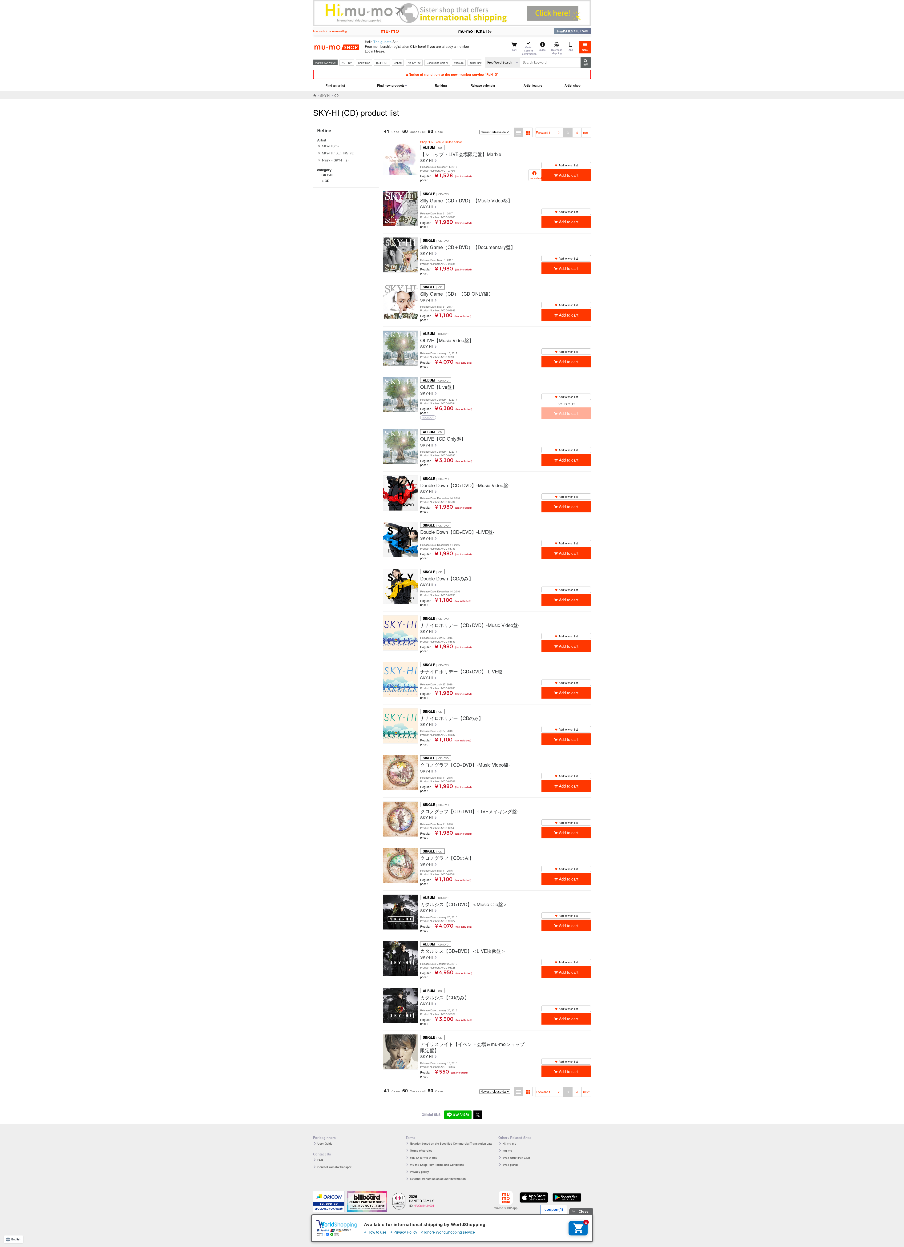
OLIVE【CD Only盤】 (443, 439)
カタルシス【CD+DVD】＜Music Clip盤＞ (464, 904)
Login (369, 51)
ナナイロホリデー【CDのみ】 (451, 718)
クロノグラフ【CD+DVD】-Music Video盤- (465, 765)
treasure (459, 62)
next (586, 132)
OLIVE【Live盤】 (438, 387)
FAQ (320, 1160)
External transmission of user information (438, 1179)
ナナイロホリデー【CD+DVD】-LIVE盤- (462, 671)
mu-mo (507, 1150)
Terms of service (421, 1150)
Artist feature (533, 85)
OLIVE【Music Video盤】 (447, 340)
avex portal (510, 1165)
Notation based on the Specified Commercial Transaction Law (451, 1143)
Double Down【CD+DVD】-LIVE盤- (457, 532)
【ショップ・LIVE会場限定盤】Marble (460, 154)
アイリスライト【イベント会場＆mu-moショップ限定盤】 (472, 1047)
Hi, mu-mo (509, 1143)
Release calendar (483, 85)
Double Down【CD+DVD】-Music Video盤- (465, 485)
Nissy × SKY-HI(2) (335, 160)
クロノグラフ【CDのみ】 (447, 858)
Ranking (441, 85)
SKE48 (398, 62)
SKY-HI (325, 95)
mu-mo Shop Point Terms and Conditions (437, 1165)
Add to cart (568, 175)
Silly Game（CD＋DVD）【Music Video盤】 (466, 200)
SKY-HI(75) (330, 146)
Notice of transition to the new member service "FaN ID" (454, 74)
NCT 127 (347, 62)
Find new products (390, 85)
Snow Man (364, 62)
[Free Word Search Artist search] (502, 62)
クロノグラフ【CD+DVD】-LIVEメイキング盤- (469, 811)
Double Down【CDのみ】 (446, 578)
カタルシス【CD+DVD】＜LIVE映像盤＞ (463, 951)
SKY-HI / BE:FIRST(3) (338, 153)
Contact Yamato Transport (334, 1167)
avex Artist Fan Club (516, 1157)
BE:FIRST (382, 62)
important (535, 178)
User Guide (324, 1143)
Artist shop (573, 85)
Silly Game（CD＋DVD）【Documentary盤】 (467, 247)
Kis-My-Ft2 (414, 62)
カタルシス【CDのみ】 (444, 997)
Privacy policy (419, 1172)
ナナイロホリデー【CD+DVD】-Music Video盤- (470, 625)
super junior (476, 62)
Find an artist (335, 85)
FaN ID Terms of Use (423, 1157)
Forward (540, 132)
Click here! (418, 46)
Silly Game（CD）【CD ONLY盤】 (456, 294)
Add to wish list (568, 165)
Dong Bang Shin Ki (437, 62)
